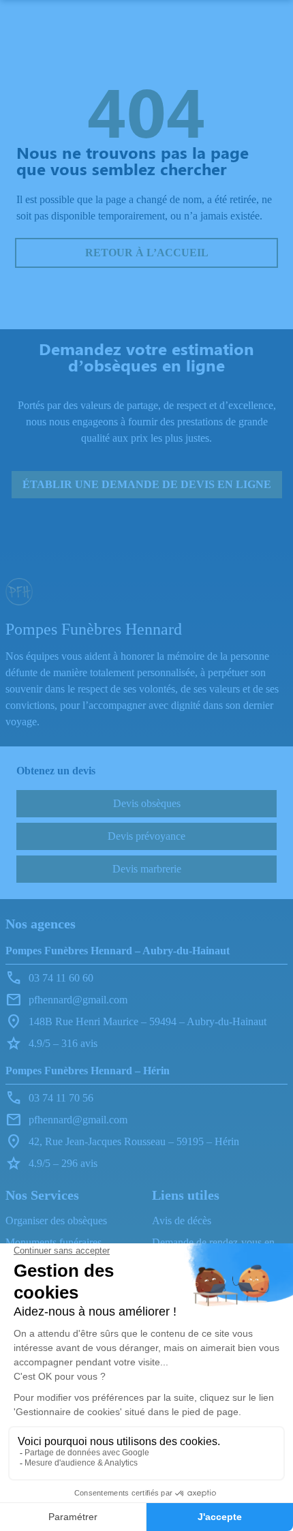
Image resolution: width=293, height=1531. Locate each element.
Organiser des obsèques (56, 1220)
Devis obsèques (147, 803)
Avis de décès (181, 1220)
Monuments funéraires (53, 1242)
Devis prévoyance (146, 836)
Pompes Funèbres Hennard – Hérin (87, 1070)
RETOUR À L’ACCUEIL (147, 252)
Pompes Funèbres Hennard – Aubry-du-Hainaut (117, 950)
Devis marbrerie (146, 869)
